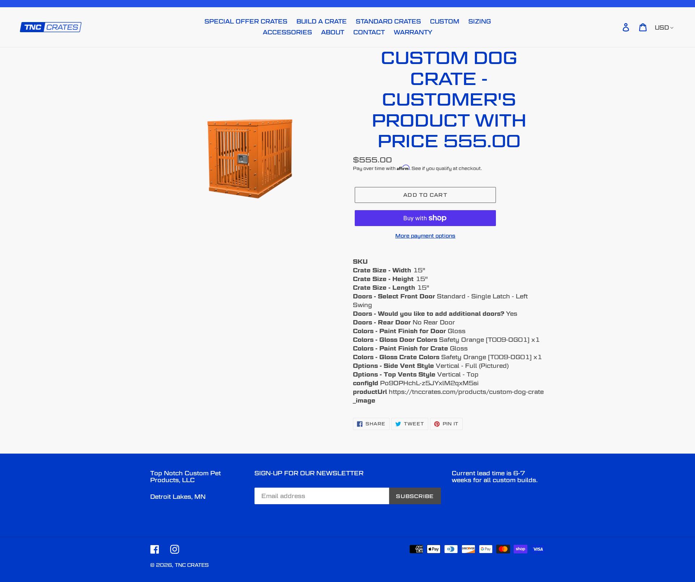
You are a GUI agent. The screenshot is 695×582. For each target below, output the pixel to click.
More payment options (425, 236)
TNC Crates (191, 565)
